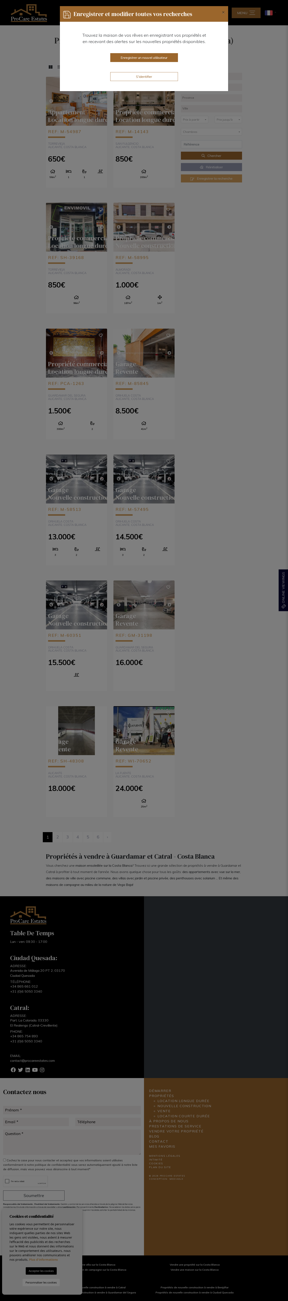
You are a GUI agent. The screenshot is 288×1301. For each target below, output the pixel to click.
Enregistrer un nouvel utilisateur (144, 57)
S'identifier (144, 76)
